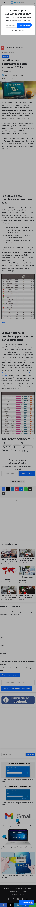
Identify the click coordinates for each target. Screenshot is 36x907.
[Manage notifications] (31, 902)
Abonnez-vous (24, 25)
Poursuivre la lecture (18, 30)
